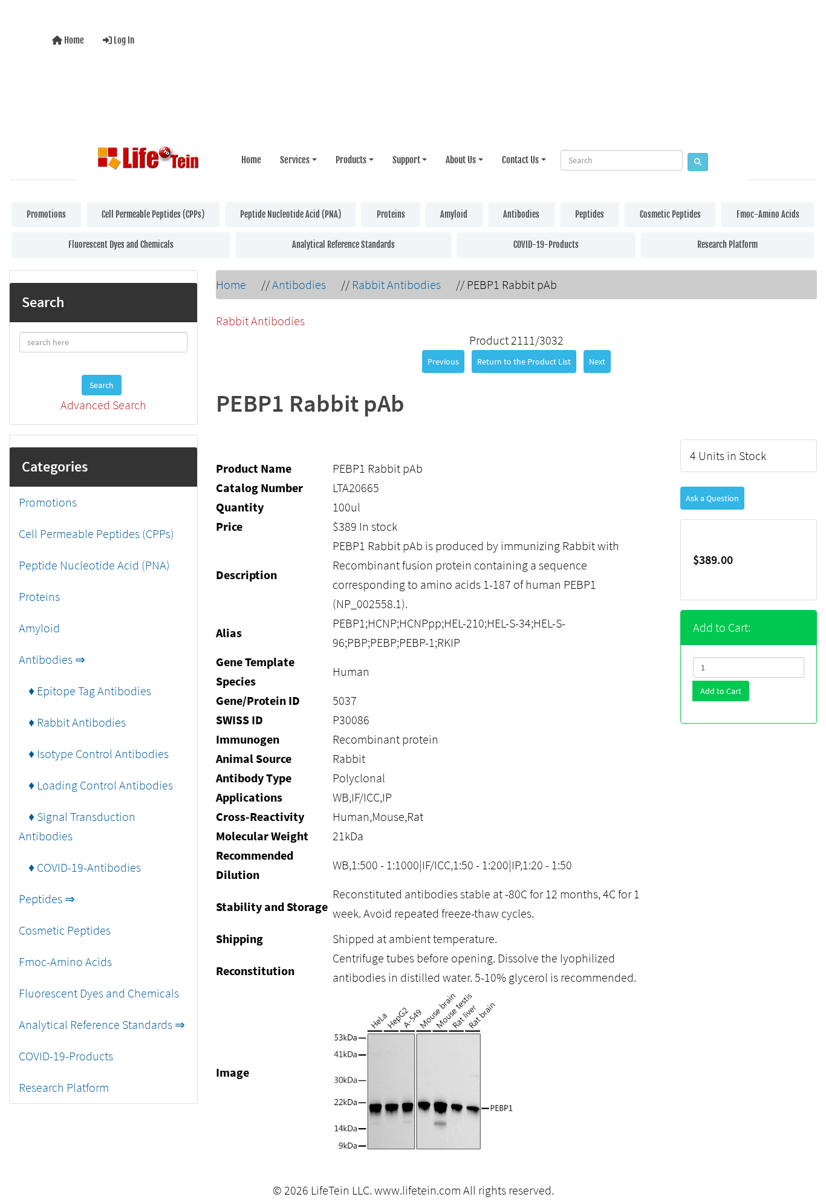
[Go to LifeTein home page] (148, 160)
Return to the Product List (524, 361)
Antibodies (521, 214)
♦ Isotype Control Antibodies (94, 753)
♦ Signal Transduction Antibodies (77, 826)
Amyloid (453, 214)
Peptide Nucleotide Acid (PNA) (290, 214)
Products (351, 160)
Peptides (589, 214)
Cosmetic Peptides (670, 214)
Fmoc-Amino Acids (768, 214)
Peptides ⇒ (47, 898)
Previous (443, 361)
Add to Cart (720, 691)
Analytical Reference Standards (343, 244)
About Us (461, 160)
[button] (804, 1141)
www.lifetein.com (417, 1190)
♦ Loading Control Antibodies (96, 785)
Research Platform (727, 244)
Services (295, 160)
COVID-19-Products (546, 244)
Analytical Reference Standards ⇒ (102, 1024)
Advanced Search (103, 404)
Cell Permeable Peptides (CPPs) (153, 214)
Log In (123, 40)
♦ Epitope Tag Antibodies (85, 690)
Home (73, 40)
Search (101, 385)
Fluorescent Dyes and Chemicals (121, 244)
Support (406, 160)
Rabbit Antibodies (396, 284)
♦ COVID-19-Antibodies (80, 867)
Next (597, 361)
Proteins (391, 214)
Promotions (46, 214)
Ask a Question (712, 498)
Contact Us (520, 160)
